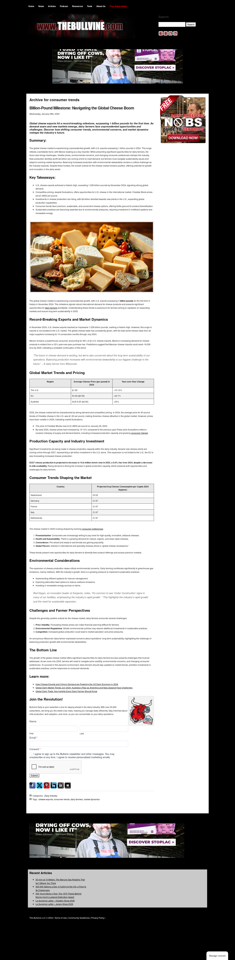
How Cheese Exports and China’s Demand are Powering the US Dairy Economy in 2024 (77, 684)
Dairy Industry (50, 795)
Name (32, 721)
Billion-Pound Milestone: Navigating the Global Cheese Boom (81, 108)
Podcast (64, 6)
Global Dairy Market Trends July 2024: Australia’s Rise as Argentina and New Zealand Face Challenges (84, 687)
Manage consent (217, 956)
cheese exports (46, 799)
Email (33, 737)
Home (31, 6)
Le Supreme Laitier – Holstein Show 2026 (55, 900)
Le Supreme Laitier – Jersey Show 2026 (54, 904)
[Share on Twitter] (39, 785)
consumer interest (139, 432)
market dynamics (92, 799)
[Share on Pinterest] (47, 785)
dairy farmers (51, 307)
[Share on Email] (68, 785)
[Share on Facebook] (32, 785)
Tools (89, 6)
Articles (52, 6)
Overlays (200, 100)
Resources (77, 6)
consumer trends (62, 799)
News (41, 6)
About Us (100, 6)
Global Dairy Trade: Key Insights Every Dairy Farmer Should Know (66, 691)
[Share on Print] (61, 785)
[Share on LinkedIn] (54, 785)
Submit (34, 775)
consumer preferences (92, 528)
